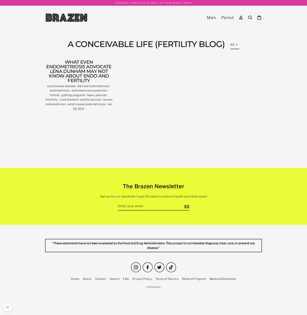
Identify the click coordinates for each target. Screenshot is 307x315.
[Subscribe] (186, 206)
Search (115, 279)
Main (211, 17)
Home (75, 279)
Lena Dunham (69, 99)
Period (227, 17)
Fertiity (55, 95)
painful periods (91, 99)
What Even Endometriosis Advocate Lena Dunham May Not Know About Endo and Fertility (79, 71)
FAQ (126, 279)
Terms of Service (167, 279)
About (87, 279)
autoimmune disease (61, 86)
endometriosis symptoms (89, 90)
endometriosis (60, 90)
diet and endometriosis (93, 86)
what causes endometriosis (87, 104)
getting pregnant (74, 95)
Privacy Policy (142, 279)
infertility (51, 99)
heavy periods (97, 95)
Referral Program (194, 279)
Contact (100, 279)
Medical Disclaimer (223, 279)
